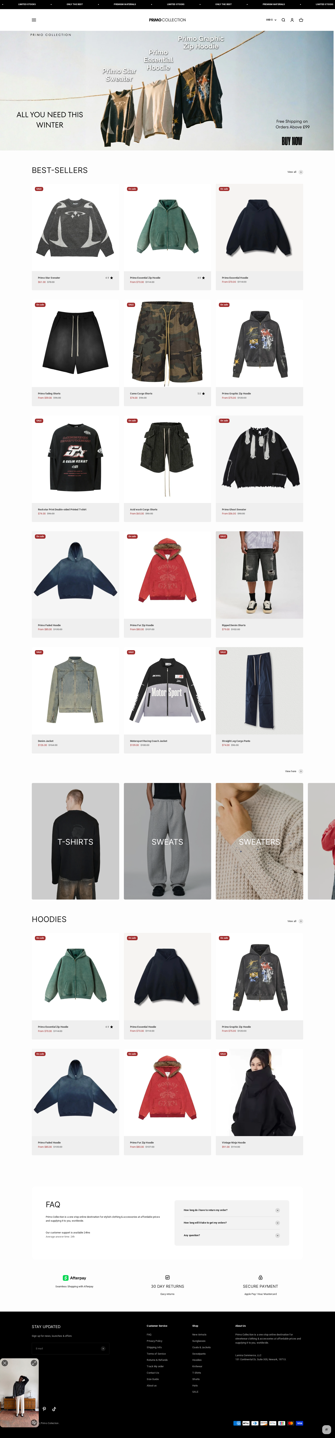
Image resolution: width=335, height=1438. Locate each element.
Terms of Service (156, 1353)
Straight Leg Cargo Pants (236, 741)
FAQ (149, 1334)
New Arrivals (199, 1334)
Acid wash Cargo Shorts (144, 509)
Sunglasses (198, 1340)
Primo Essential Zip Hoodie (145, 277)
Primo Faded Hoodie (49, 625)
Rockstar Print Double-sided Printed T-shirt (62, 509)
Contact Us (153, 1372)
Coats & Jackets (201, 1347)
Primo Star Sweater (49, 277)
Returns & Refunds (157, 1359)
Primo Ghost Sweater (234, 509)
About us (152, 1385)
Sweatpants (199, 1353)
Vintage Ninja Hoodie (234, 1142)
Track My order (155, 1366)
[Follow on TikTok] (54, 1409)
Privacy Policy (154, 1340)
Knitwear (197, 1366)
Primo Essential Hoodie (235, 277)
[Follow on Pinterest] (44, 1409)
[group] (167, 90)
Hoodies (197, 1359)
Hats (195, 1385)
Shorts (196, 1379)
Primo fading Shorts (49, 393)
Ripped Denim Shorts (233, 625)
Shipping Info (154, 1347)
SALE (195, 1391)
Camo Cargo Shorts (141, 393)
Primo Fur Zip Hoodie (142, 625)
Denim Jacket (46, 741)
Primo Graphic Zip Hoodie (236, 393)
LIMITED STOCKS (137, 4)
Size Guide (153, 1379)
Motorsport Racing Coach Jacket (148, 741)
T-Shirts (196, 1372)
